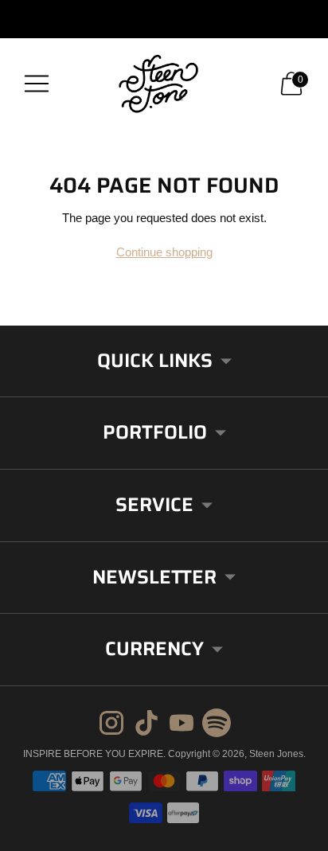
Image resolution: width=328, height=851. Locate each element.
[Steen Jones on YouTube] (181, 725)
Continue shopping (164, 252)
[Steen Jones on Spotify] (216, 725)
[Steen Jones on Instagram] (111, 725)
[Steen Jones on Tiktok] (146, 725)
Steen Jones (276, 753)
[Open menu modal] (36, 83)
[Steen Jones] (164, 83)
